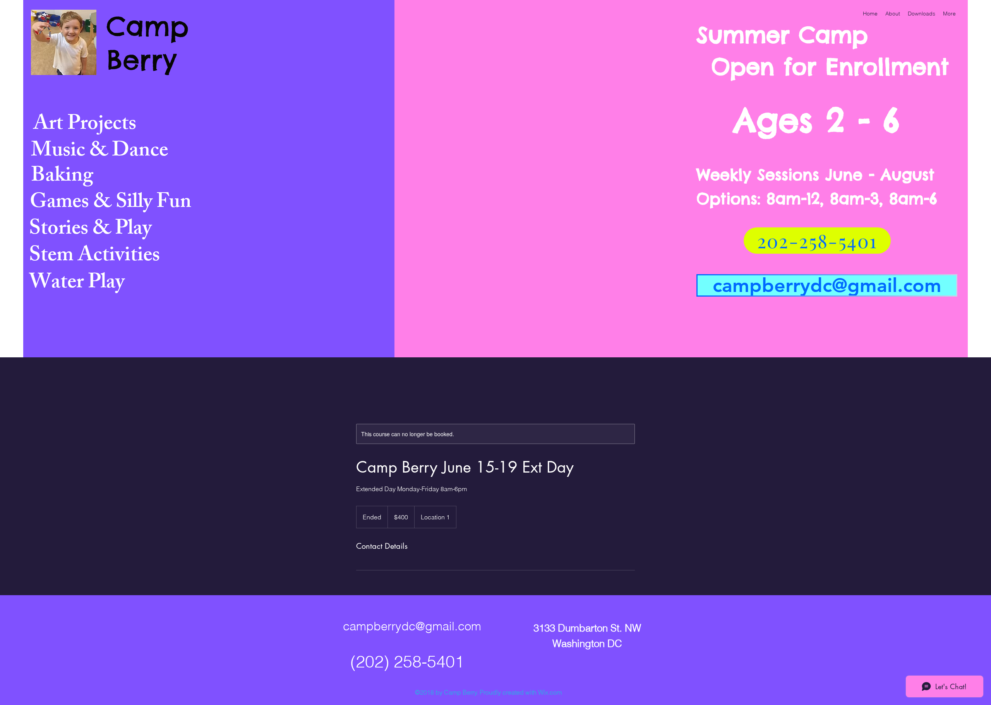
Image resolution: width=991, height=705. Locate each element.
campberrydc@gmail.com (412, 626)
